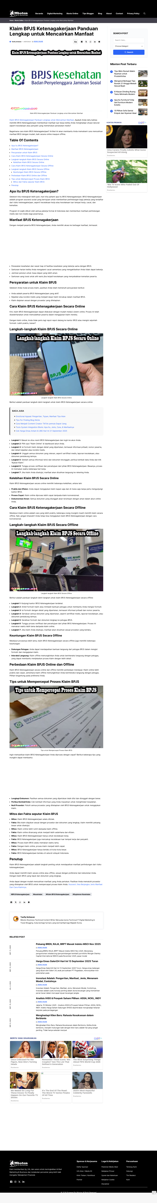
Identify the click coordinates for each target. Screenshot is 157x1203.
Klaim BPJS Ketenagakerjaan (58, 894)
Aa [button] (75, 42)
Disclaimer (105, 1184)
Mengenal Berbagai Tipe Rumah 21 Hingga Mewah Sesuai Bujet (125, 83)
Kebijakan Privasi (107, 1171)
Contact (119, 13)
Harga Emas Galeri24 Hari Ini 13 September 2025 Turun (67, 961)
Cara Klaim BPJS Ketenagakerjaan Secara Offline (32, 166)
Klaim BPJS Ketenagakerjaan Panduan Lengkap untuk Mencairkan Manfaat (42, 120)
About (109, 13)
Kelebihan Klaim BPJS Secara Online (28, 162)
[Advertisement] (56, 246)
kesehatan (38, 894)
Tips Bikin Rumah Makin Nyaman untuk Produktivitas (124, 73)
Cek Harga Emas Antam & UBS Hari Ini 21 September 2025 (41, 431)
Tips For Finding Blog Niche (28, 420)
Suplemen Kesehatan (82, 894)
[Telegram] (99, 41)
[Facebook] (81, 41)
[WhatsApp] (90, 41)
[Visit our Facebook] (11, 1181)
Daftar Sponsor (82, 1167)
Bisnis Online (72, 13)
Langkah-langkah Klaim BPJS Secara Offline (30, 169)
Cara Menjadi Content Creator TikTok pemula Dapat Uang (41, 423)
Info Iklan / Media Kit (84, 1171)
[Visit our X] (19, 1181)
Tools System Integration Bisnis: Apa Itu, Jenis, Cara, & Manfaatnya (45, 427)
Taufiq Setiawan (16, 41)
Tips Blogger (88, 13)
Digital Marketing (54, 13)
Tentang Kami (131, 1167)
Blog (100, 13)
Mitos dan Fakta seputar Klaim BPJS (28, 182)
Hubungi (129, 1171)
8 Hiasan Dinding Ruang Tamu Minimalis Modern (124, 92)
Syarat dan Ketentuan (109, 1175)
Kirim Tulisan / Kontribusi (86, 1175)
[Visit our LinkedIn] (23, 1181)
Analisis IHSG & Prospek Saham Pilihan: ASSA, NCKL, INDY (68, 998)
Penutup (15, 185)
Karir (128, 1180)
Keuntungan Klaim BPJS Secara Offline (29, 172)
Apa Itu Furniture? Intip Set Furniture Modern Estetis (124, 102)
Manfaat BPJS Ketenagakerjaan (24, 149)
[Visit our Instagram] (15, 1181)
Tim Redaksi (131, 1175)
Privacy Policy (133, 13)
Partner (79, 1180)
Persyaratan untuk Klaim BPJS (24, 152)
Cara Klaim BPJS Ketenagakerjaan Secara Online (32, 156)
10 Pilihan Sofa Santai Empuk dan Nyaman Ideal (125, 111)
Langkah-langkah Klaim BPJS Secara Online (30, 159)
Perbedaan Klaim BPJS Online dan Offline (29, 175)
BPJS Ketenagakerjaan (21, 894)
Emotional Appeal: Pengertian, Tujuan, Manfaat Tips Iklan (40, 416)
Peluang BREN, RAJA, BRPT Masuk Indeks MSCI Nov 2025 (68, 944)
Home (11, 20)
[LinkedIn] (95, 41)
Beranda (39, 13)
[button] (144, 13)
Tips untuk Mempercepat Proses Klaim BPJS (30, 179)
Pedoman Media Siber (109, 1167)
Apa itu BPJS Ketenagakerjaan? (24, 145)
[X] (86, 41)
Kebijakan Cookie (107, 1180)
